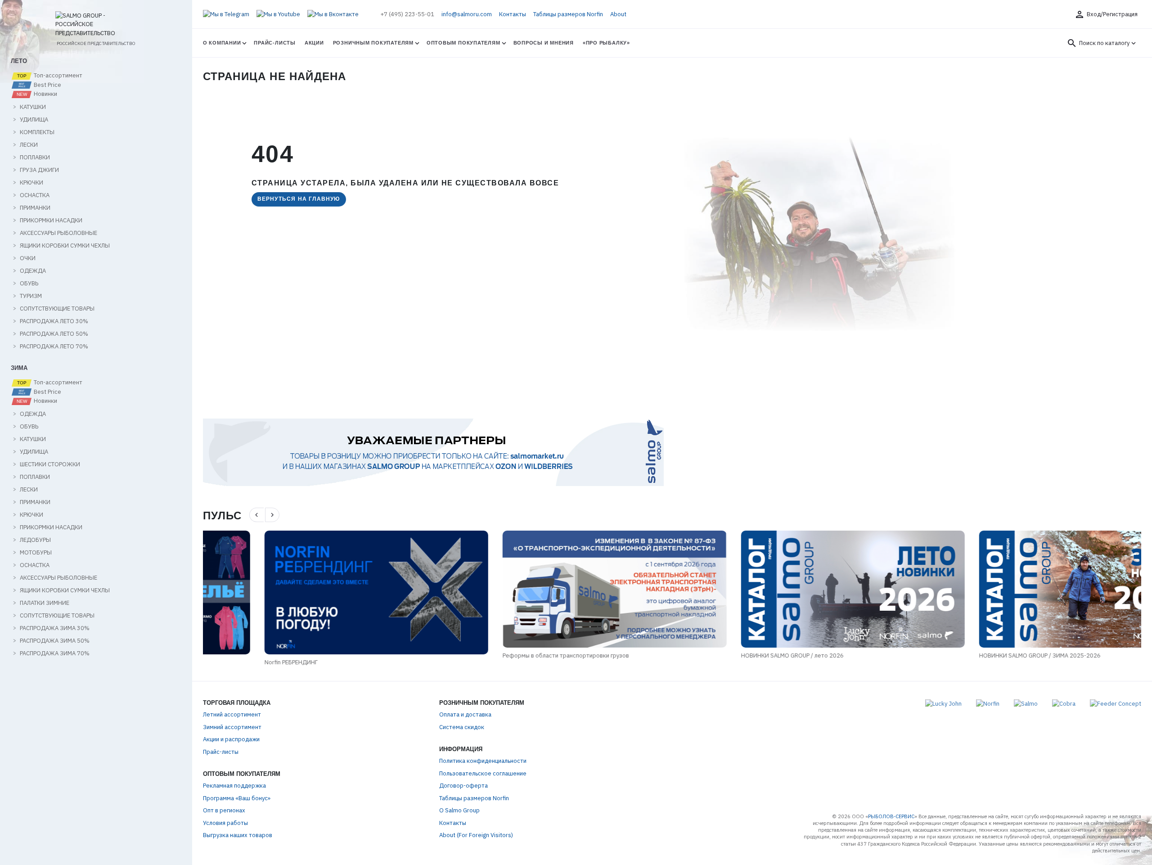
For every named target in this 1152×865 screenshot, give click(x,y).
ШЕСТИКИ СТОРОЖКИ (50, 464)
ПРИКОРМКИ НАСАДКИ (51, 220)
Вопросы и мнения (543, 42)
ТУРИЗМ (31, 296)
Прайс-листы (274, 42)
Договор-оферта (463, 785)
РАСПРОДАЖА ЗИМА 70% (55, 653)
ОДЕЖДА (33, 271)
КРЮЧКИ (31, 182)
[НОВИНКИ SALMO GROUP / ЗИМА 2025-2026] (1029, 589)
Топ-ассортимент (57, 75)
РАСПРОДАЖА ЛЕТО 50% (54, 334)
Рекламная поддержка (234, 785)
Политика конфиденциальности (482, 761)
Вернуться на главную (298, 199)
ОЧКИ (28, 258)
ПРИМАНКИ (35, 208)
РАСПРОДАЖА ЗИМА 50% (55, 640)
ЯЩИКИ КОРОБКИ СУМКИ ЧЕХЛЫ (65, 245)
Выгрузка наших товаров (237, 835)
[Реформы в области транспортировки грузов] (553, 589)
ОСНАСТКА (35, 195)
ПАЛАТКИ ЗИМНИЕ (44, 603)
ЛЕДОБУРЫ (35, 540)
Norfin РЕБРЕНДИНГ (229, 662)
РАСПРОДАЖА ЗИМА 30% (55, 628)
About (618, 14)
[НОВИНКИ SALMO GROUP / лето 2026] (791, 589)
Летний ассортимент (232, 714)
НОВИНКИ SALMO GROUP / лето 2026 (730, 655)
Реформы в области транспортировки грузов (504, 655)
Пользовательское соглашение (482, 773)
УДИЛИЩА (34, 119)
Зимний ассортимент (232, 727)
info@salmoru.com (466, 14)
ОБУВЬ (29, 283)
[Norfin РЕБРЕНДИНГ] (315, 592)
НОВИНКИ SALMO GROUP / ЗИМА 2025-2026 (978, 655)
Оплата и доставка (465, 714)
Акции (314, 42)
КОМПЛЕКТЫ (37, 132)
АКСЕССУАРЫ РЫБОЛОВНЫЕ (58, 233)
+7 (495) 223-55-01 (407, 14)
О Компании (222, 42)
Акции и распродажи (231, 739)
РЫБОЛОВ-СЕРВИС (891, 816)
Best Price (46, 85)
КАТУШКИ (33, 107)
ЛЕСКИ (29, 145)
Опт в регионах (224, 810)
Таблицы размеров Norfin (568, 14)
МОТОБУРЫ (36, 552)
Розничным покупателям (373, 42)
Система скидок (461, 727)
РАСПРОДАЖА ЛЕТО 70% (54, 346)
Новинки (44, 94)
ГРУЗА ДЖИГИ (39, 170)
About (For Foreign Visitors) (476, 835)
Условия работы (225, 823)
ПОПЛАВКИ (35, 157)
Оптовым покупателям (463, 42)
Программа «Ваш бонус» (236, 798)
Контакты (512, 14)
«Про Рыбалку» (606, 42)
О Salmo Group (459, 810)
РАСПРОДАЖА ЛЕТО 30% (54, 321)
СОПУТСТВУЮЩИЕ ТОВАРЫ (57, 308)
